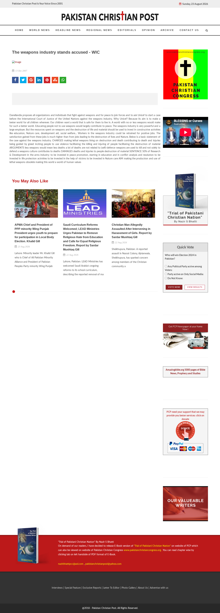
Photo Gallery (128, 588)
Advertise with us (159, 588)
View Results (194, 287)
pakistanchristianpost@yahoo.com (103, 564)
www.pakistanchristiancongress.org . (142, 550)
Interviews (57, 588)
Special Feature (73, 588)
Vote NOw (174, 287)
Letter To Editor (111, 588)
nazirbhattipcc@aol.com (71, 564)
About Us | (144, 588)
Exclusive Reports (92, 588)
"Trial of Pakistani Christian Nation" (153, 546)
